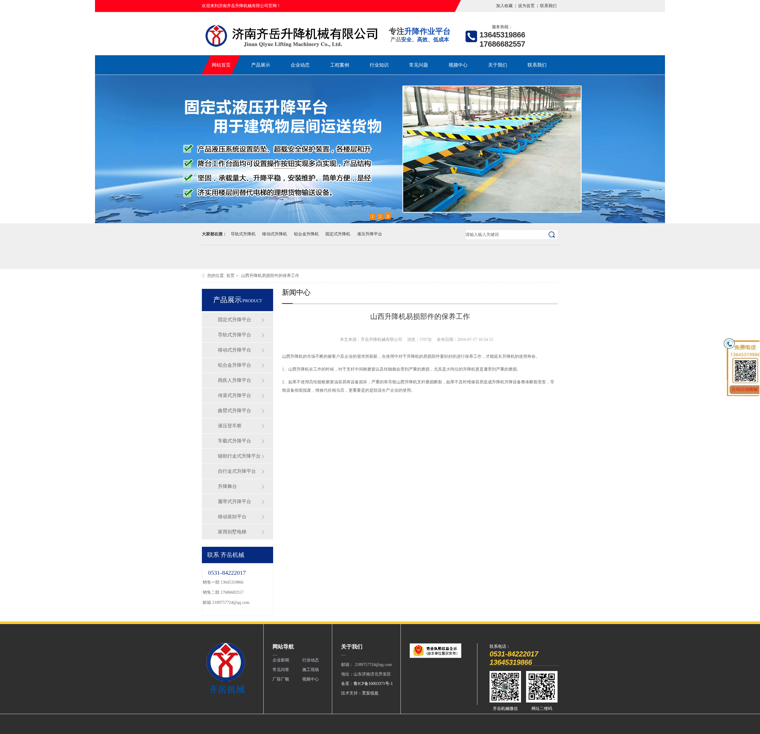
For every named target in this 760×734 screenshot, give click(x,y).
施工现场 (310, 669)
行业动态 (310, 660)
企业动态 (300, 64)
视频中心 (458, 64)
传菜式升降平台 (234, 395)
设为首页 (526, 6)
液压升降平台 (369, 234)
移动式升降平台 (234, 349)
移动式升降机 (274, 234)
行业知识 (379, 64)
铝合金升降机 (306, 234)
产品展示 (260, 64)
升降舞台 (227, 486)
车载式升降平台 (234, 440)
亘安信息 (370, 693)
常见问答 (281, 669)
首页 (230, 275)
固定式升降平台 (234, 319)
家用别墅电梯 (232, 531)
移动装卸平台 (232, 516)
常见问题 (418, 64)
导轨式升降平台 (234, 334)
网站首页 (221, 64)
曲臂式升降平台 (234, 410)
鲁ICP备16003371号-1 (373, 683)
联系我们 (548, 6)
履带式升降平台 (234, 501)
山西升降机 (292, 356)
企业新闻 (281, 660)
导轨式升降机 (243, 234)
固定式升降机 (337, 234)
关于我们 (497, 64)
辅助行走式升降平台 (239, 456)
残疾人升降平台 (234, 380)
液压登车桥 (230, 425)
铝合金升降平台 (234, 365)
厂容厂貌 (281, 679)
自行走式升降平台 (237, 471)
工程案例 (339, 64)
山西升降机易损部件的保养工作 (270, 275)
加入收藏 (504, 6)
